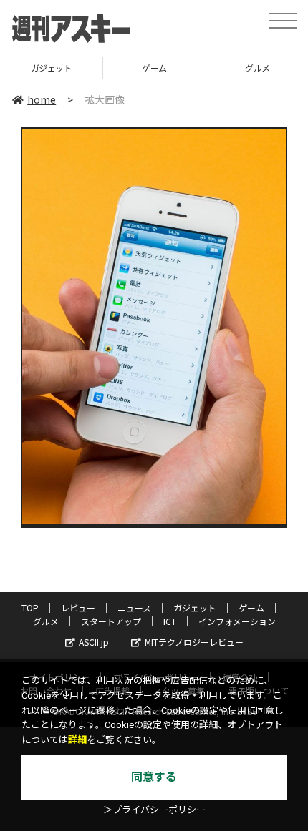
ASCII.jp (94, 642)
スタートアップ (111, 621)
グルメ (46, 621)
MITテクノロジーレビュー (194, 642)
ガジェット (51, 68)
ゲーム (154, 68)
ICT (169, 621)
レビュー (78, 607)
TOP (30, 607)
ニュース (134, 607)
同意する (154, 777)
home (41, 99)
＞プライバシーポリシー (154, 810)
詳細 (77, 739)
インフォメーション (237, 621)
